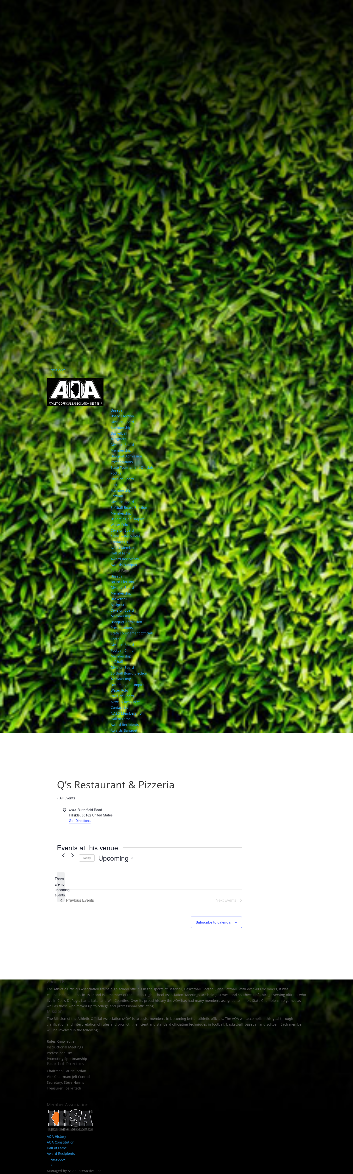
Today (87, 858)
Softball (117, 496)
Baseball (117, 410)
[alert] (61, 887)
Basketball (119, 433)
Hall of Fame (121, 553)
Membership (121, 427)
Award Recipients (125, 559)
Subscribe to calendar (214, 922)
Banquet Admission (126, 456)
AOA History (56, 1136)
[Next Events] (72, 855)
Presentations (122, 462)
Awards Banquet (124, 564)
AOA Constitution (60, 1142)
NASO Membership (126, 547)
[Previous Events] (63, 855)
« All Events (66, 798)
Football (117, 473)
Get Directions (80, 820)
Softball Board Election (129, 507)
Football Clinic (122, 484)
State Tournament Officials (132, 467)
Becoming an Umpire (128, 519)
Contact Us (119, 542)
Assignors (118, 439)
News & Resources (125, 536)
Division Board (122, 422)
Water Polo (119, 524)
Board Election (122, 416)
